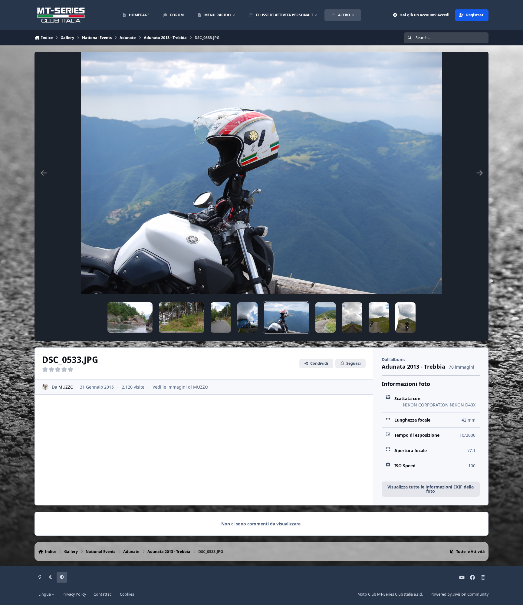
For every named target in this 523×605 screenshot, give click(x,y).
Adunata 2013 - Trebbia (413, 366)
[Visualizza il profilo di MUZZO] (45, 387)
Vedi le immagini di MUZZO (180, 387)
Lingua (45, 594)
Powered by (459, 594)
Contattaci (103, 594)
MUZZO (66, 387)
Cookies (127, 594)
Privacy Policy (74, 594)
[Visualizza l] (130, 317)
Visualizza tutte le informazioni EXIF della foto (430, 489)
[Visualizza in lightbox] (261, 173)
